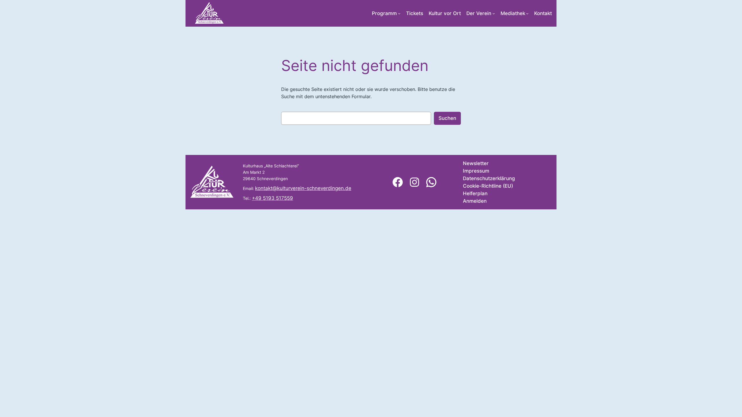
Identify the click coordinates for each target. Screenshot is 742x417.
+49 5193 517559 (272, 198)
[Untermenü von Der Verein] (493, 13)
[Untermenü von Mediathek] (527, 13)
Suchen (447, 118)
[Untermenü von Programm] (399, 13)
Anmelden (475, 201)
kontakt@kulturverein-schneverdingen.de (303, 188)
